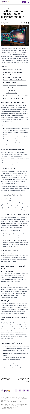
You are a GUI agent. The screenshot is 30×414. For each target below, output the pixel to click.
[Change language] (28, 2)
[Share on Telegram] (22, 23)
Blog (2, 8)
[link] (7, 8)
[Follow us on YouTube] (27, 390)
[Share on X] (24, 23)
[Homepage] (5, 2)
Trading (7, 8)
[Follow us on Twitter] (16, 390)
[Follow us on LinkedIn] (20, 390)
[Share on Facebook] (26, 23)
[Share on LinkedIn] (28, 23)
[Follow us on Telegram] (23, 390)
